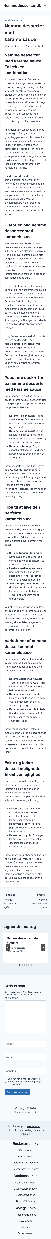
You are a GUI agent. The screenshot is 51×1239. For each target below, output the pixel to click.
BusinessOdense (25, 1194)
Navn (10, 1043)
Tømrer (26, 1227)
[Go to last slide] (8, 947)
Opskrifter (16, 20)
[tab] (20, 965)
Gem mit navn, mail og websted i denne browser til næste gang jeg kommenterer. (25, 1081)
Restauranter (25, 1156)
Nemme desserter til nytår (10, 901)
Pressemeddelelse (25, 1214)
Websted (11, 1071)
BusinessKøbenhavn (25, 1188)
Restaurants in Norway (26, 1169)
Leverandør (25, 1221)
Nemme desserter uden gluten (39, 901)
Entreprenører (25, 1233)
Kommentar (12, 997)
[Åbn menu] (45, 5)
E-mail (10, 1057)
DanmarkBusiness (25, 1182)
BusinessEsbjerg (25, 1201)
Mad (7, 20)
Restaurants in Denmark (25, 1162)
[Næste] (43, 947)
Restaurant (25, 1150)
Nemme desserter (15, 46)
